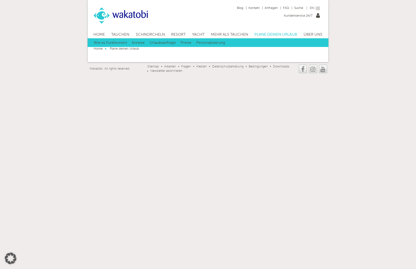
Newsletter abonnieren (166, 70)
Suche (299, 8)
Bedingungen (258, 66)
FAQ (286, 8)
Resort (178, 35)
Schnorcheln (150, 35)
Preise (186, 43)
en (312, 8)
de (318, 8)
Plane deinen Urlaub (275, 35)
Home (99, 35)
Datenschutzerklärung (227, 66)
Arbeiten (170, 66)
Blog (240, 8)
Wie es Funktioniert (110, 43)
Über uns (313, 35)
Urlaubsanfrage (163, 43)
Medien (201, 66)
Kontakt (254, 8)
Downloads (281, 66)
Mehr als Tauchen (229, 35)
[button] (10, 258)
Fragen (186, 66)
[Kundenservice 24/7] (318, 16)
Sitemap (153, 66)
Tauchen (120, 35)
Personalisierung (210, 43)
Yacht (198, 35)
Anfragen (271, 8)
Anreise (138, 43)
